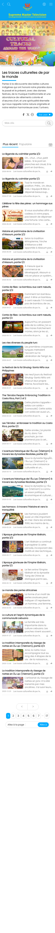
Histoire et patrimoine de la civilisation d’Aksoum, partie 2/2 (23, 233)
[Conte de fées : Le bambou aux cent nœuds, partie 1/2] (12, 327)
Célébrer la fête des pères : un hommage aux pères (27, 205)
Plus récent (10, 144)
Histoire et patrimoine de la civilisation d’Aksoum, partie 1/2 (23, 261)
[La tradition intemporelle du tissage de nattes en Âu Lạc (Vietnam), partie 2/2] (12, 655)
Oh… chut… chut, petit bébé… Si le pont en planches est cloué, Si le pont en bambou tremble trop (38, 164)
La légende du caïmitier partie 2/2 (21, 154)
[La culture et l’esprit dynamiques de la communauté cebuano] (12, 627)
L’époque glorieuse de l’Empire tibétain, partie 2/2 (24, 536)
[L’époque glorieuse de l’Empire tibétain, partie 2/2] (12, 547)
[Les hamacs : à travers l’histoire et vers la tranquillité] (12, 519)
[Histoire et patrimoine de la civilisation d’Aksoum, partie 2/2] (12, 243)
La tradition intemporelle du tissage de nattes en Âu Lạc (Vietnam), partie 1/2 (23, 672)
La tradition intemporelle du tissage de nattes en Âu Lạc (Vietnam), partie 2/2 (23, 644)
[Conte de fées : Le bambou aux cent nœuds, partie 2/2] (12, 299)
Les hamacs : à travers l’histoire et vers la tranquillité (25, 508)
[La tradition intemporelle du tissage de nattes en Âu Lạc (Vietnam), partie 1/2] (12, 683)
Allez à (43, 724)
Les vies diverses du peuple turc (20, 342)
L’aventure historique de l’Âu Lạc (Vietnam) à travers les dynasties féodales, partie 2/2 (27, 452)
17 (47, 716)
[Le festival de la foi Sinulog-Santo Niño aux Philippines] (12, 380)
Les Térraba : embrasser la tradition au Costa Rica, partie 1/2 (27, 424)
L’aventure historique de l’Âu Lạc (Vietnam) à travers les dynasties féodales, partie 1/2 (27, 480)
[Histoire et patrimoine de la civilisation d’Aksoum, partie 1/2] (12, 271)
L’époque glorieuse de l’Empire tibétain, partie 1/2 (24, 564)
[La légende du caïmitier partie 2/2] (12, 163)
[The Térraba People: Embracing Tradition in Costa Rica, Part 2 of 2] (12, 407)
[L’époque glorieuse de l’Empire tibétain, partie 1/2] (12, 575)
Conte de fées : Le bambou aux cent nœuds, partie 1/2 (26, 316)
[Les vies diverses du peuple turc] (12, 352)
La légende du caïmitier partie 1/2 (21, 178)
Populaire (25, 144)
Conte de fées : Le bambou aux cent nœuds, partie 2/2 (26, 288)
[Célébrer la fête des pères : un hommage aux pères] (12, 215)
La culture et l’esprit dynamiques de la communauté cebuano (23, 616)
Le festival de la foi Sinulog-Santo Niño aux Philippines (25, 369)
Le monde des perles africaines (19, 590)
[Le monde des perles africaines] (12, 599)
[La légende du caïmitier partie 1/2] (12, 188)
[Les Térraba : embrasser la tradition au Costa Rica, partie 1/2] (12, 435)
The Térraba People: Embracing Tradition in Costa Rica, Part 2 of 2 (26, 397)
